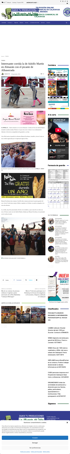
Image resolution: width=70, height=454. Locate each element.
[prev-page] (2, 326)
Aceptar (35, 438)
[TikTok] (65, 1)
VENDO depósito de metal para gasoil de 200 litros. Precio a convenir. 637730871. (58, 340)
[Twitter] (67, 1)
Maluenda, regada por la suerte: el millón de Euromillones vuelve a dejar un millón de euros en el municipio (61, 222)
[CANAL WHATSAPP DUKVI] (58, 286)
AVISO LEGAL (46, 451)
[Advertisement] (35, 39)
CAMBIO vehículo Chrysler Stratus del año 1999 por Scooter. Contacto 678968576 (58, 330)
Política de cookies (25, 451)
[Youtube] (67, 3)
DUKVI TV (7, 74)
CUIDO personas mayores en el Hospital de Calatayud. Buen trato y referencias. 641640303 (58, 375)
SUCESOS (23, 315)
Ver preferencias (35, 448)
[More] (37, 280)
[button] (67, 422)
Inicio (2, 56)
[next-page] (5, 326)
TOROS (7, 56)
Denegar (35, 443)
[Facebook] (61, 1)
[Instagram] (63, 1)
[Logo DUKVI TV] (8, 13)
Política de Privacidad (36, 451)
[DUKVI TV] (2, 74)
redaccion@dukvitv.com (53, 418)
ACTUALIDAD (58, 218)
